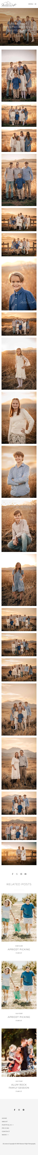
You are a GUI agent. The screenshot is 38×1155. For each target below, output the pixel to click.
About (5, 1121)
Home (4, 1118)
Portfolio (7, 1125)
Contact (6, 1131)
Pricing (5, 1128)
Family (19, 36)
